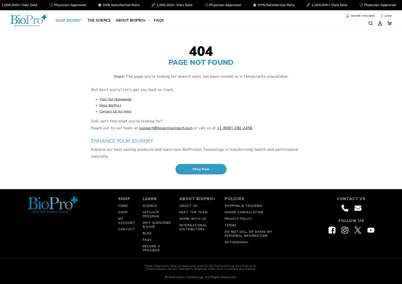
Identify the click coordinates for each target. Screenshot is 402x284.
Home (123, 206)
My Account (126, 221)
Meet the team (193, 212)
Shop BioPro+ (110, 105)
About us (188, 206)
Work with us (192, 219)
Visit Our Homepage (115, 99)
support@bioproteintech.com (166, 128)
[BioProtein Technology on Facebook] (332, 230)
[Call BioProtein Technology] (344, 208)
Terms (230, 225)
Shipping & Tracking (243, 206)
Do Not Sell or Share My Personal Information (248, 234)
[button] (132, 20)
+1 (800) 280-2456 (235, 128)
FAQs (147, 240)
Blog (147, 233)
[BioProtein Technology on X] (357, 230)
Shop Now (201, 169)
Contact (126, 229)
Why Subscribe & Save (157, 225)
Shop (123, 212)
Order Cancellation (244, 212)
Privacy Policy (238, 219)
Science (150, 206)
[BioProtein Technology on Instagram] (344, 230)
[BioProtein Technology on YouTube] (370, 230)
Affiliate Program (151, 214)
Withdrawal (237, 242)
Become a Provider (151, 248)
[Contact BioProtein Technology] (357, 208)
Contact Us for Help (115, 111)
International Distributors (193, 227)
